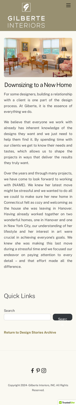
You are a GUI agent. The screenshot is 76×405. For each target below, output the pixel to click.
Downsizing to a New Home (38, 84)
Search (9, 311)
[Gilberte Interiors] (26, 26)
